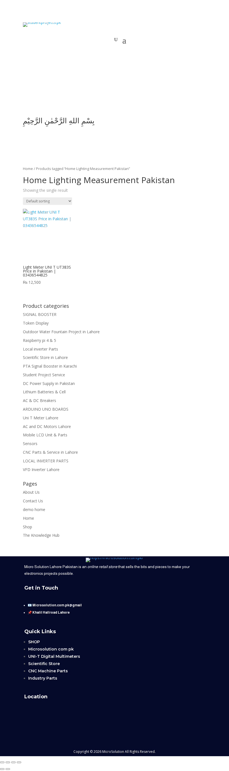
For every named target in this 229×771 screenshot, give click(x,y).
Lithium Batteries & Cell (44, 391)
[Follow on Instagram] (131, 101)
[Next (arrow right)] (8, 769)
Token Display (36, 323)
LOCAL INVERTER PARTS (45, 460)
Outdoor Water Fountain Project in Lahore (61, 331)
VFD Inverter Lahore (41, 469)
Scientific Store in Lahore (45, 357)
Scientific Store (44, 663)
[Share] (13, 762)
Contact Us (33, 500)
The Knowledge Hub (41, 535)
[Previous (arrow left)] (2, 769)
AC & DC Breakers (39, 400)
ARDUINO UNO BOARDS (45, 409)
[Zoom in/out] (2, 762)
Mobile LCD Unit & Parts (45, 434)
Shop (27, 526)
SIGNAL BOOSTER (39, 314)
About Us (31, 492)
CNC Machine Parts (48, 670)
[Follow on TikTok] (108, 101)
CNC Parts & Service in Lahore (50, 452)
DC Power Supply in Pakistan (49, 383)
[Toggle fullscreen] (8, 762)
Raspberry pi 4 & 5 (39, 340)
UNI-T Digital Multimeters (54, 656)
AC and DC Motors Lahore (47, 426)
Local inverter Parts (40, 349)
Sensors (30, 443)
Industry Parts (42, 678)
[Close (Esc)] (19, 762)
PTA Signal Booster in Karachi (50, 366)
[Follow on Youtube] (97, 101)
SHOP (34, 641)
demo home (34, 509)
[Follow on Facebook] (120, 101)
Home (28, 168)
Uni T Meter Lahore (40, 417)
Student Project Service (44, 374)
